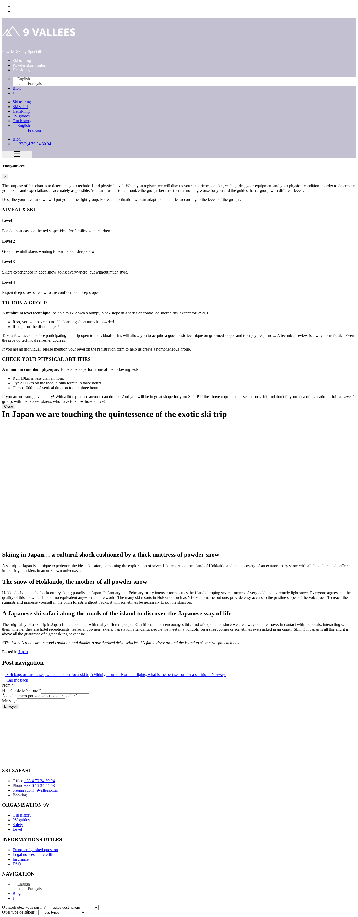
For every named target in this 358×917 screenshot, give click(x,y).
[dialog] (179, 286)
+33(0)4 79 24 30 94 (30, 6)
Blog (17, 88)
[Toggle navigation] (17, 154)
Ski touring (22, 60)
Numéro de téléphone (21, 690)
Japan (23, 652)
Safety (18, 824)
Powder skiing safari (29, 65)
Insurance (21, 859)
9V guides (21, 116)
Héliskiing (21, 111)
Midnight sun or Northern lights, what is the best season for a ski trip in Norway (159, 674)
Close (8, 407)
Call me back (16, 680)
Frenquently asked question (35, 850)
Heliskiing (21, 70)
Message (9, 701)
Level (17, 829)
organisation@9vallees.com (35, 790)
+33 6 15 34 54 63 (39, 785)
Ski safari (20, 106)
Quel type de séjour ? (19, 912)
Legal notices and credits (33, 854)
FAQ (17, 864)
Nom (8, 685)
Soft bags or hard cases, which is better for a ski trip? (49, 674)
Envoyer (10, 707)
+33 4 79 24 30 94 (39, 781)
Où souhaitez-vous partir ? (24, 907)
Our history (22, 121)
